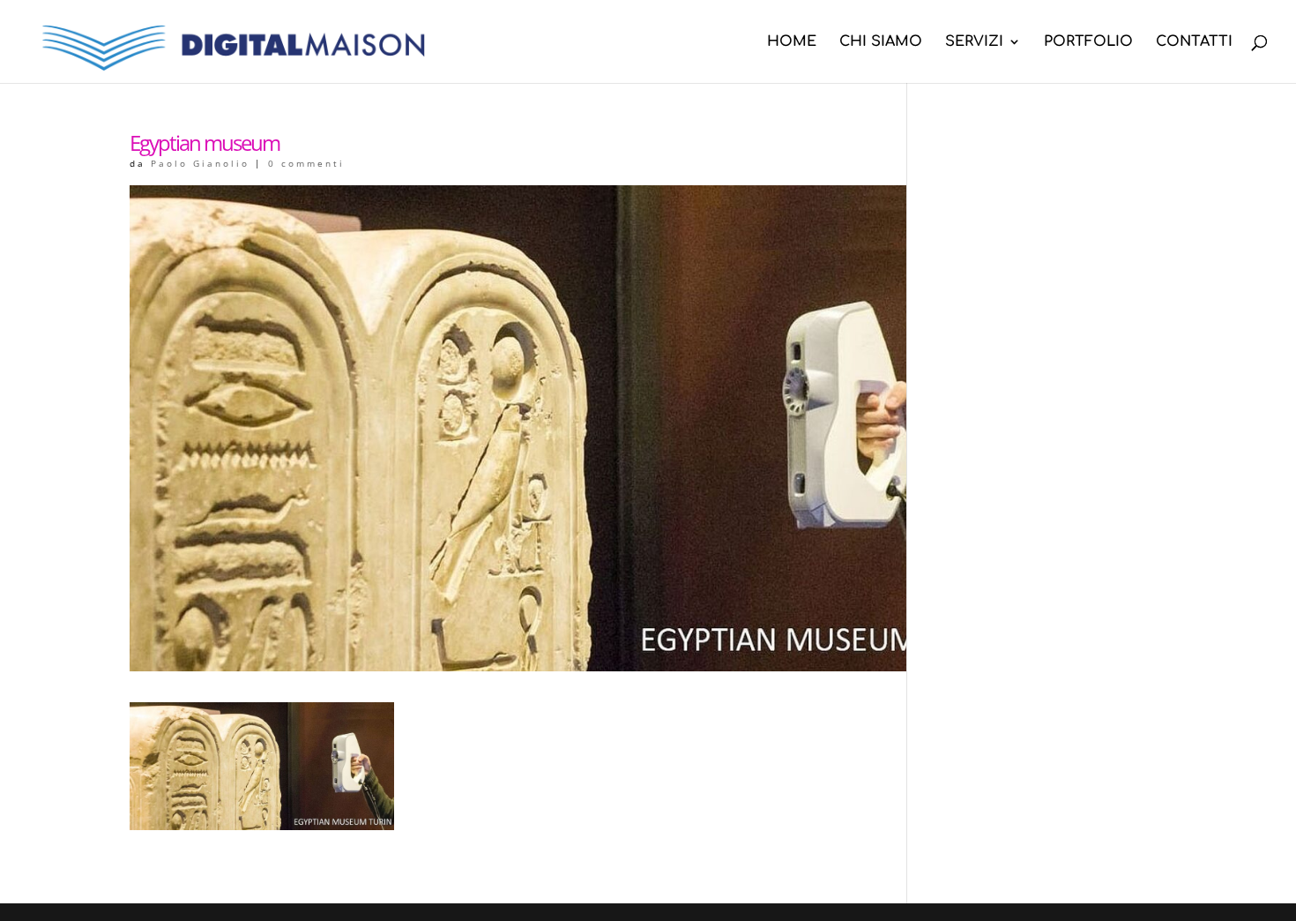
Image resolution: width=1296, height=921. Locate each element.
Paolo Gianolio (200, 163)
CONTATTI (1194, 42)
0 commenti (306, 163)
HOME (791, 42)
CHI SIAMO (880, 42)
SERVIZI (974, 42)
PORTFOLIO (1088, 42)
